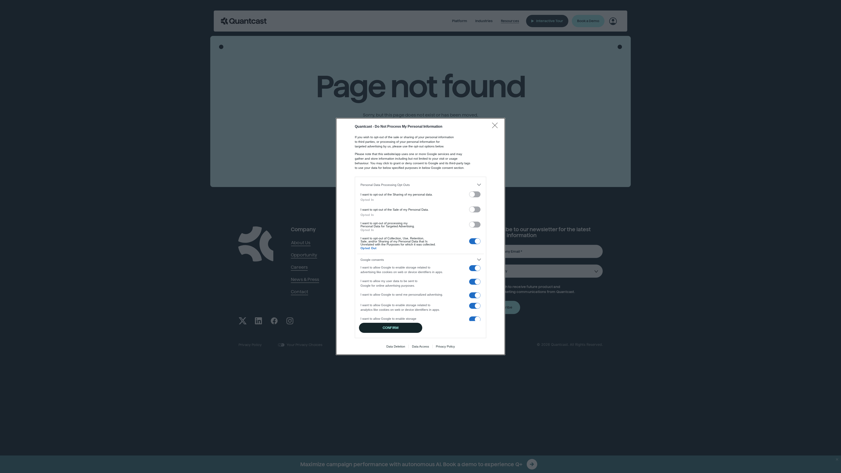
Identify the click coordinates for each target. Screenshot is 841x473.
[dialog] (420, 236)
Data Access (420, 346)
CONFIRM (391, 328)
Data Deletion (395, 346)
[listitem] (420, 184)
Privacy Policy (445, 346)
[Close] (496, 127)
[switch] (475, 194)
